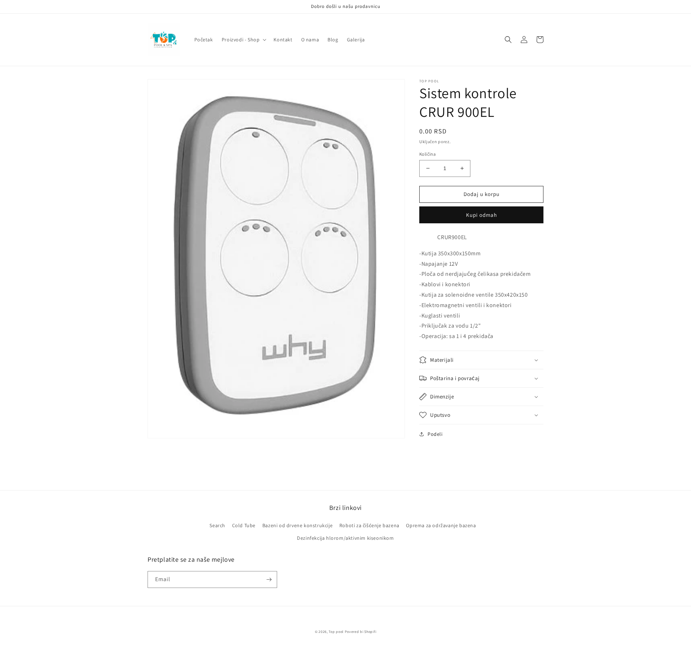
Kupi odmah (481, 214)
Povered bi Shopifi (360, 631)
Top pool (336, 631)
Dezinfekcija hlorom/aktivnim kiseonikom (345, 538)
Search (217, 525)
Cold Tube (244, 525)
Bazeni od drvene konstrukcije (297, 525)
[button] (243, 39)
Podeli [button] (435, 434)
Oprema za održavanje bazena (441, 525)
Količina (427, 154)
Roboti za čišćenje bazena (369, 525)
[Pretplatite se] (269, 579)
